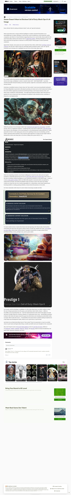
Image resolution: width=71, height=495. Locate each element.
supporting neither (30, 38)
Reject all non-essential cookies (57, 488)
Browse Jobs (60, 50)
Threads (33, 328)
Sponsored (65, 74)
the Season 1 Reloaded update (37, 79)
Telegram (22, 328)
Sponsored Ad (64, 34)
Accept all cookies (58, 486)
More (64, 362)
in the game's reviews (12, 180)
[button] (28, 63)
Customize (57, 490)
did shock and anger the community (36, 127)
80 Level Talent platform (23, 327)
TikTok (26, 328)
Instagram (7, 328)
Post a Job (60, 419)
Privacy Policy (39, 490)
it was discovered (47, 128)
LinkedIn (17, 328)
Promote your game (48, 1)
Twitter (12, 328)
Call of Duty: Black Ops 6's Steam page (35, 176)
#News (6, 24)
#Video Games (16, 24)
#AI (10, 24)
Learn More (60, 399)
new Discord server (37, 327)
